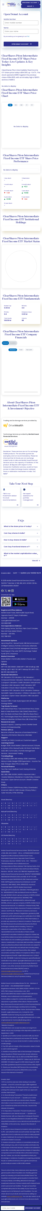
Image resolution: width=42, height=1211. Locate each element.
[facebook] (2, 591)
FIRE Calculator (33, 696)
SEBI (9, 774)
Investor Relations (8, 777)
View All (35, 561)
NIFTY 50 (4, 667)
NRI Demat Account (31, 643)
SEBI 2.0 (11, 790)
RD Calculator (28, 677)
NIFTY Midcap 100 (25, 669)
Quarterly (13, 343)
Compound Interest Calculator (12, 680)
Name (6, 28)
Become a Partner (7, 732)
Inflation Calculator (30, 693)
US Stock (28, 748)
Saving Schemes (30, 769)
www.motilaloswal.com (14, 1196)
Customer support (30, 740)
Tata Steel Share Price (26, 709)
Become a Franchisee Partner (25, 732)
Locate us (19, 740)
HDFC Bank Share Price (9, 709)
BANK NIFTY (21, 667)
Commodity (13, 751)
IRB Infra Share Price (31, 714)
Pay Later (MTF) (17, 651)
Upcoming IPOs (6, 643)
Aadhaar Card (18, 769)
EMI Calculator (15, 685)
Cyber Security (6, 793)
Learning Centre (20, 725)
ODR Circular (19, 790)
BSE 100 (3, 672)
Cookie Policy (28, 777)
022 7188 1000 (6, 636)
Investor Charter (7, 788)
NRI (7, 751)
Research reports (7, 725)
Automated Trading (16, 753)
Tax (2, 769)
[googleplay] (19, 604)
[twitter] (5, 591)
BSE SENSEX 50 (12, 672)
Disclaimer (19, 777)
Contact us (5, 740)
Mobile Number (10, 19)
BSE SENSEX (12, 667)
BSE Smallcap (30, 667)
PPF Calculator (15, 690)
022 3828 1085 (6, 623)
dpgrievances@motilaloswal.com (12, 974)
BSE (2, 774)
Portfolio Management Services (26, 648)
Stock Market (16, 746)
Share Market (6, 659)
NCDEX (14, 774)
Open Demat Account (29, 2)
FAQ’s (12, 740)
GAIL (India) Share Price (28, 711)
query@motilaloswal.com (10, 621)
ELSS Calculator (26, 690)
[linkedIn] (12, 591)
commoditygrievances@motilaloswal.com (15, 1023)
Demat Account (27, 746)
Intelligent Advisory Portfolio (11, 646)
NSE (6, 774)
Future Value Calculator (18, 688)
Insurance (14, 654)
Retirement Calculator (32, 680)
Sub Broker (35, 748)
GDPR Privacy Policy (21, 788)
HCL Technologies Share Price (11, 717)
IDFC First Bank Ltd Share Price (11, 714)
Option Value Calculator (18, 696)
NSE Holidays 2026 (7, 759)
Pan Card (8, 769)
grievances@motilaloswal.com (11, 971)
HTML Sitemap (18, 793)
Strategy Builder (6, 704)
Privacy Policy (30, 790)
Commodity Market (19, 659)
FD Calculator (17, 677)
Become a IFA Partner (9, 735)
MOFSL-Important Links (26, 774)
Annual (5, 343)
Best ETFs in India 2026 (20, 764)
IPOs (11, 748)
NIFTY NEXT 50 (12, 669)
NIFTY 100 (35, 669)
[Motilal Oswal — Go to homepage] (10, 4)
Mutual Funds (18, 643)
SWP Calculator (26, 685)
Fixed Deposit (6, 651)
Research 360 (6, 701)
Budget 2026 (5, 746)
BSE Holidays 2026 (21, 759)
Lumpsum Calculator (9, 683)
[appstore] (19, 599)
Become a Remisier (25, 735)
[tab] (10, 105)
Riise (34, 701)
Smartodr (4, 790)
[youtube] (9, 591)
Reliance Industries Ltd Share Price (13, 719)
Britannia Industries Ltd (31, 717)
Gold (2, 751)
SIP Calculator (6, 677)
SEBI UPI (29, 6)
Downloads (33, 788)
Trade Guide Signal (18, 701)
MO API (29, 701)
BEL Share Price (32, 719)
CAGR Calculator (24, 683)
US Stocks (25, 646)
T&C (28, 36)
